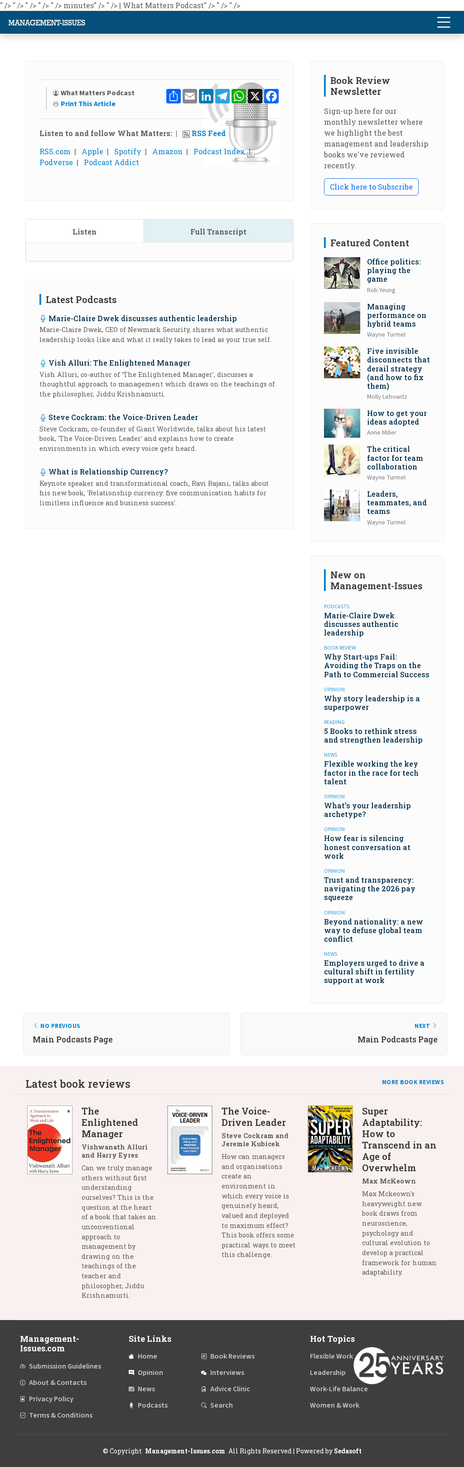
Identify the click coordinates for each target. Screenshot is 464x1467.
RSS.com (55, 151)
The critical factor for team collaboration (395, 457)
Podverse (56, 162)
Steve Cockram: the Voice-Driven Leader (123, 417)
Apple (92, 151)
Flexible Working (336, 1356)
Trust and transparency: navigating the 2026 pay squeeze (370, 888)
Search (221, 1405)
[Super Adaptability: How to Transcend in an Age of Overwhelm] (335, 1194)
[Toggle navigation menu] (443, 22)
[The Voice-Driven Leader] (194, 1186)
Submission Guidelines (65, 1366)
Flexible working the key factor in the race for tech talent (371, 772)
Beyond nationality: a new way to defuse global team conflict (373, 930)
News (146, 1389)
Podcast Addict (111, 162)
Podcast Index (219, 151)
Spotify (127, 151)
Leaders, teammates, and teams (397, 502)
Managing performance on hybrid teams (396, 315)
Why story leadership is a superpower (372, 703)
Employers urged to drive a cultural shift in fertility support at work (374, 971)
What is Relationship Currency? (108, 471)
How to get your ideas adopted (397, 417)
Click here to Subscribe (371, 186)
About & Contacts (58, 1382)
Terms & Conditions (60, 1415)
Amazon (167, 151)
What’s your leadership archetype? (367, 810)
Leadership (328, 1372)
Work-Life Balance (339, 1389)
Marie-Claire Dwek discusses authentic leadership (142, 318)
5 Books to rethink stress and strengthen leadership (373, 735)
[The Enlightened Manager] (54, 1206)
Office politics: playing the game (394, 270)
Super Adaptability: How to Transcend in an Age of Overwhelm (399, 1139)
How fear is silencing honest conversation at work (367, 846)
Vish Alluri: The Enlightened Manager (119, 362)
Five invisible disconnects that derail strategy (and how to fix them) (398, 368)
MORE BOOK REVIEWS (413, 1082)
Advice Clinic (230, 1389)
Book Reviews (232, 1356)
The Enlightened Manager (110, 1122)
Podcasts (153, 1405)
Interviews (227, 1372)
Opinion (150, 1372)
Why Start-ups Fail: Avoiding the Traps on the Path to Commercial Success (377, 665)
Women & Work (334, 1405)
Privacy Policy (51, 1399)
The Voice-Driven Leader (254, 1116)
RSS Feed (209, 133)
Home (147, 1356)
